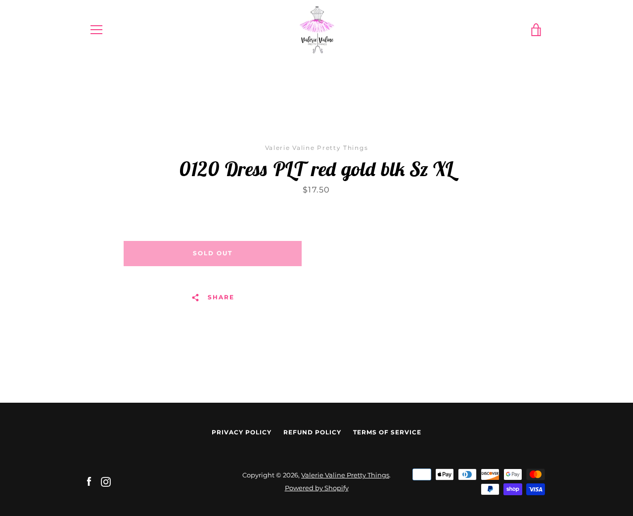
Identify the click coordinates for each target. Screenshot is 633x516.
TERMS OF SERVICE (387, 432)
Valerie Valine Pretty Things (345, 475)
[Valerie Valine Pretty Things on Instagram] (106, 481)
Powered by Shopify (317, 488)
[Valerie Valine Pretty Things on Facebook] (89, 481)
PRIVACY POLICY (241, 432)
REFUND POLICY (312, 432)
